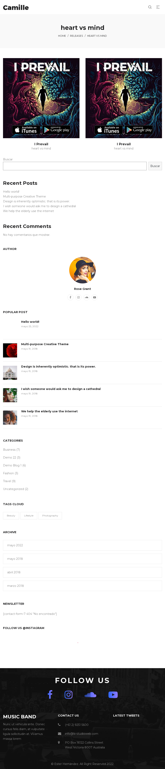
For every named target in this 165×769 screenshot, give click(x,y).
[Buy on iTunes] (26, 129)
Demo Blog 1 (12, 465)
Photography (50, 515)
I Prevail (41, 144)
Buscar (8, 159)
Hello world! (11, 191)
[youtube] (95, 297)
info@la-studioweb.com (81, 734)
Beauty (11, 515)
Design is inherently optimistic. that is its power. (36, 201)
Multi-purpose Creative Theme (24, 196)
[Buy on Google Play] (56, 129)
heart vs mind (41, 148)
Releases (76, 35)
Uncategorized (13, 489)
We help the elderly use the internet (28, 211)
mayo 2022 (15, 545)
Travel (7, 481)
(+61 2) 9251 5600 (77, 725)
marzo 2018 (15, 586)
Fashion (8, 473)
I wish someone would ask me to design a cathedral (39, 206)
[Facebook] (70, 297)
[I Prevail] (41, 98)
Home (62, 35)
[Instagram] (78, 297)
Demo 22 (9, 457)
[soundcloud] (87, 297)
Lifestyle (28, 515)
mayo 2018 (15, 559)
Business (9, 449)
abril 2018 (14, 572)
